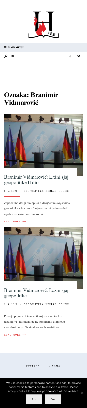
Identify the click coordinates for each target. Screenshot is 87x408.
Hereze (51, 190)
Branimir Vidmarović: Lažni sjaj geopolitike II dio (36, 179)
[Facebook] (70, 56)
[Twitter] (78, 56)
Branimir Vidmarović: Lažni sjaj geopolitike (36, 293)
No (53, 399)
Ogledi (64, 190)
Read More (15, 221)
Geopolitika (34, 190)
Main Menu (15, 47)
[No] (82, 393)
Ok (34, 399)
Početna (33, 365)
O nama (54, 365)
